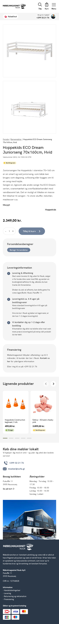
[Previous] (46, 384)
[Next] (53, 384)
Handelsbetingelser (12, 590)
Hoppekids (50, 209)
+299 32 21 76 (43, 17)
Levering (7, 593)
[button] (47, 6)
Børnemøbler (16, 139)
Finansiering (9, 599)
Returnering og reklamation (15, 596)
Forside (6, 139)
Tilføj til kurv (29, 231)
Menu (54, 9)
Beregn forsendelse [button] (19, 250)
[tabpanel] (15, 412)
